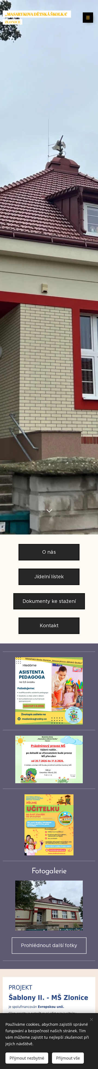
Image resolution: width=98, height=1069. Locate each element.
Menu (88, 17)
